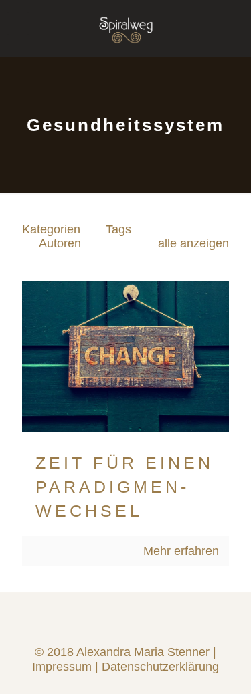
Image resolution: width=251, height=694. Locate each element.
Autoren (60, 243)
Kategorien (51, 229)
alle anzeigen (193, 243)
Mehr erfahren (181, 551)
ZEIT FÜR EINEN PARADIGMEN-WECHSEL (124, 486)
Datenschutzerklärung (160, 666)
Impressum (62, 666)
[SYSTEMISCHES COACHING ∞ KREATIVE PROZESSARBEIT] (125, 20)
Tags (118, 229)
